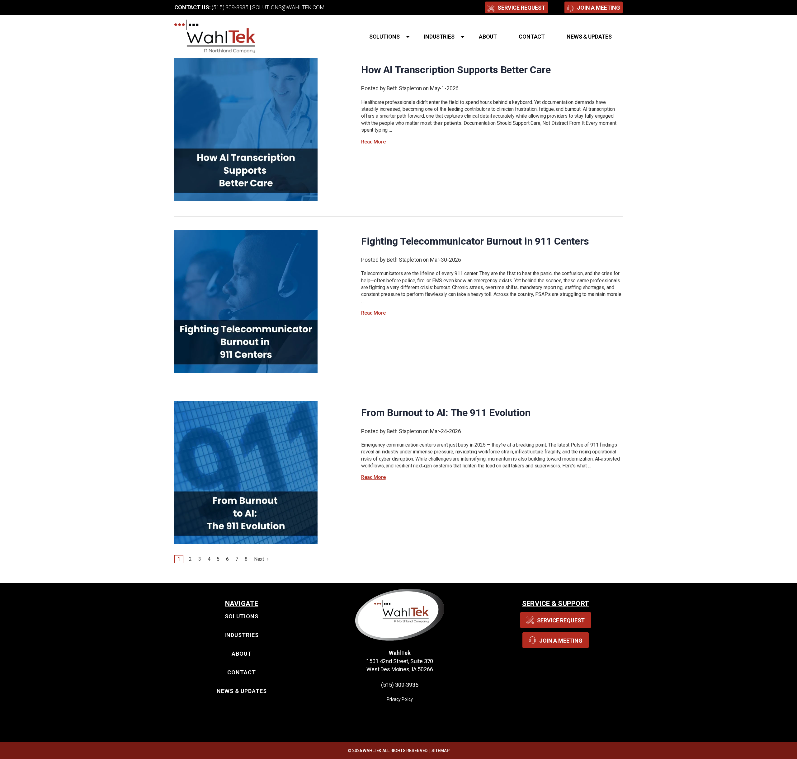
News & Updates (589, 36)
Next (259, 559)
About (488, 36)
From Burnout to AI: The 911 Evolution (445, 413)
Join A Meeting (598, 7)
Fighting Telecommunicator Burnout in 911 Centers (475, 241)
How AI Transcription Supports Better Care (456, 70)
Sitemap (441, 750)
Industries (439, 36)
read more (373, 142)
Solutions (384, 36)
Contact (532, 36)
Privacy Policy (400, 699)
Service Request (521, 7)
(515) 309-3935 (230, 7)
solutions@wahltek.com (288, 7)
